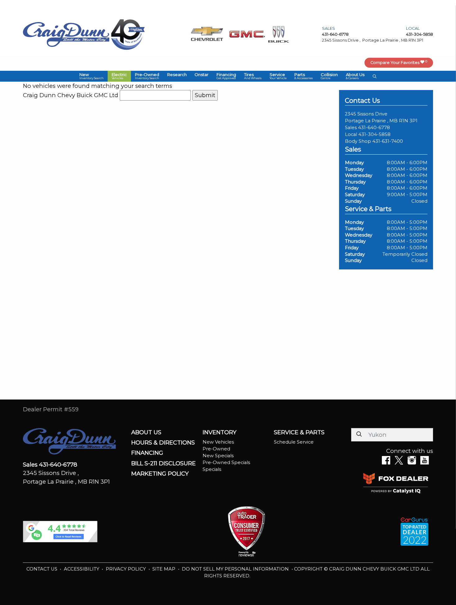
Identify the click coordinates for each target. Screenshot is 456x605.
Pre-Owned (216, 449)
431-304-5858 (374, 134)
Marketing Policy (160, 474)
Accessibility (82, 569)
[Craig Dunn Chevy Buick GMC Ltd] (66, 34)
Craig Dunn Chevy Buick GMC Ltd (70, 95)
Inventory (219, 432)
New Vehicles (218, 442)
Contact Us (42, 569)
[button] (91, 76)
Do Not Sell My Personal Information (236, 569)
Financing (147, 453)
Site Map (164, 569)
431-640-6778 (374, 127)
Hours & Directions (163, 443)
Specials (212, 469)
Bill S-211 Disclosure (163, 463)
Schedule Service (294, 442)
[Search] (359, 434)
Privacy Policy (126, 569)
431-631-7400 (387, 141)
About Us (146, 432)
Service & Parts (299, 432)
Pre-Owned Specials (226, 462)
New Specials (218, 455)
